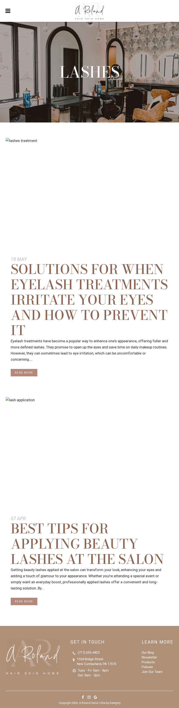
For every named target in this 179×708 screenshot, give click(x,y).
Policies (147, 667)
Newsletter (149, 657)
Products (148, 662)
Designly (115, 703)
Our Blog (148, 653)
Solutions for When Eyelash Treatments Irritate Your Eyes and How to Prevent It (89, 299)
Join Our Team (152, 672)
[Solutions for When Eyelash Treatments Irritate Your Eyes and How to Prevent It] (89, 194)
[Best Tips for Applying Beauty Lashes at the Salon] (89, 453)
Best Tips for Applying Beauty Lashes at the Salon (87, 544)
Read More (24, 372)
